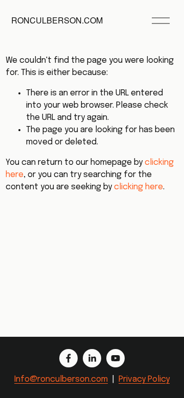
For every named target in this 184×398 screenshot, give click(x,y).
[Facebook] (68, 358)
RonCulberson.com (57, 20)
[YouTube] (115, 358)
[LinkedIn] (92, 358)
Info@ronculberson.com (61, 379)
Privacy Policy (144, 379)
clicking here (138, 187)
